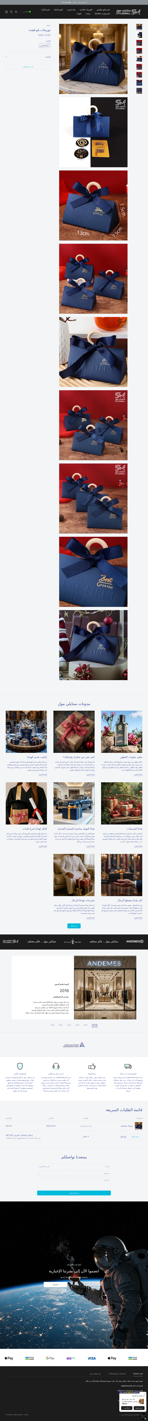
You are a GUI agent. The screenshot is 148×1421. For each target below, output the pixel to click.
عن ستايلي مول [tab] (95, 1374)
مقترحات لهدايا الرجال (83, 900)
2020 (77, 1025)
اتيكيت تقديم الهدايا (37, 757)
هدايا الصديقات (134, 828)
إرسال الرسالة (74, 1193)
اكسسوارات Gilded (102, 14)
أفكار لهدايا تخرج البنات (35, 828)
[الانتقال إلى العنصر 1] (139, 27)
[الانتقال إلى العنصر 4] (139, 51)
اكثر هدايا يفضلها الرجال (129, 900)
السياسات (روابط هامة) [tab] (117, 1374)
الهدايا (79, 14)
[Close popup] (144, 1394)
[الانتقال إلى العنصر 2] (139, 35)
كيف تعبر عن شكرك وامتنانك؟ (79, 757)
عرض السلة (135, 1136)
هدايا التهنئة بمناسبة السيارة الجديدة (76, 828)
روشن (48, 25)
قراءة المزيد (138, 774)
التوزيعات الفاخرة (86, 10)
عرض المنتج (139, 1408)
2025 (52, 1025)
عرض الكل (74, 926)
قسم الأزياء (45, 10)
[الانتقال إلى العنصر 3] (139, 43)
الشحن (19, 1138)
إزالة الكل (123, 1136)
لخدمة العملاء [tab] (138, 1374)
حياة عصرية (71, 10)
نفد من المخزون (28, 66)
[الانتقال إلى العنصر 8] (139, 83)
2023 (69, 1025)
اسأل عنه (126, 1408)
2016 (95, 1025)
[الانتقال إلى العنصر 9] (139, 91)
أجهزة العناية (58, 10)
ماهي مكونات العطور (131, 757)
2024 (61, 1025)
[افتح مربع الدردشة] (143, 1416)
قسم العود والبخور (103, 10)
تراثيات (87, 14)
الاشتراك (55, 1284)
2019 (85, 1025)
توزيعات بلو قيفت (126, 1126)
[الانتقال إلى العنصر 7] (139, 75)
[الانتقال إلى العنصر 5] (139, 59)
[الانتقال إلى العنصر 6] (139, 67)
